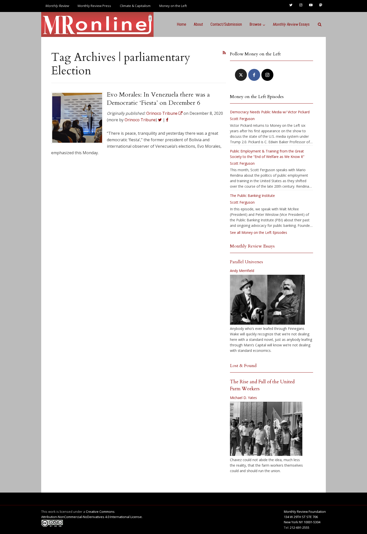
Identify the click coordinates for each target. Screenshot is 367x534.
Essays (291, 24)
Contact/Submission (226, 24)
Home (181, 24)
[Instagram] (267, 75)
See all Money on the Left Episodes (258, 232)
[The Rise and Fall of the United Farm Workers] (266, 429)
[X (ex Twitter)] (241, 75)
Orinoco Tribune (140, 120)
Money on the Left (173, 5)
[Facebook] (254, 75)
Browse (255, 24)
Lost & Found (243, 366)
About (198, 24)
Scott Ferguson (242, 118)
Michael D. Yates (243, 397)
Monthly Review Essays (252, 246)
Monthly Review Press (94, 5)
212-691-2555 (299, 527)
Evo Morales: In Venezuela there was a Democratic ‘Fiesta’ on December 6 (158, 98)
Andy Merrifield (242, 270)
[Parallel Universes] (267, 300)
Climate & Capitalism (135, 5)
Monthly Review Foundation (305, 511)
